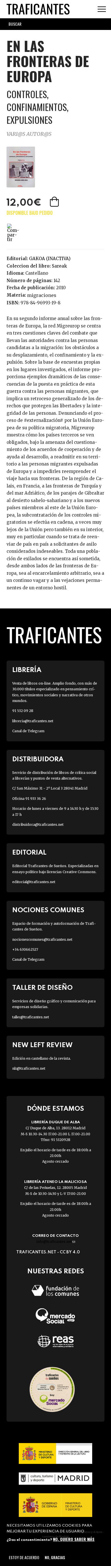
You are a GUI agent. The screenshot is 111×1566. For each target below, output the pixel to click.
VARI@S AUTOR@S (29, 134)
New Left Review (42, 1045)
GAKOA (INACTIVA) (50, 258)
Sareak (59, 266)
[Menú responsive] (101, 9)
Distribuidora (37, 759)
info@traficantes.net (55, 1241)
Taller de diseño (42, 988)
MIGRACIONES (41, 295)
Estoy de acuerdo (24, 1557)
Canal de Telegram (28, 731)
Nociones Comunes (48, 910)
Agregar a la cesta (55, 202)
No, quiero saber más (73, 1539)
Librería (26, 670)
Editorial (29, 852)
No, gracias (55, 1557)
